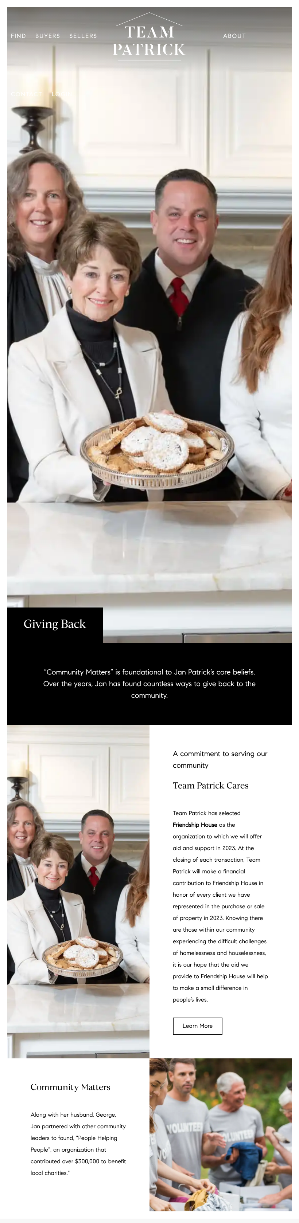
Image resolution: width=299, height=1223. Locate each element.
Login (62, 94)
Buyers (48, 36)
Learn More (198, 1026)
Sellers (83, 36)
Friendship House (195, 825)
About (234, 36)
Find (18, 36)
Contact (27, 94)
